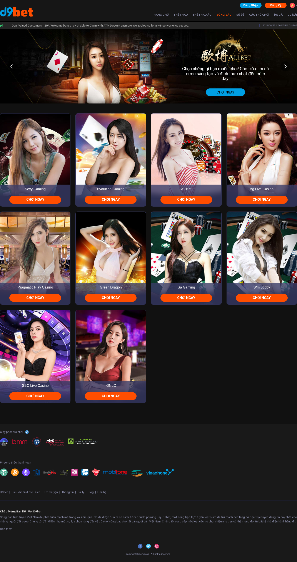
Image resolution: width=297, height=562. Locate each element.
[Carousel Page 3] (153, 98)
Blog (91, 492)
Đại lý (80, 492)
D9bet (4, 492)
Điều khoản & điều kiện (26, 492)
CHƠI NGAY (35, 199)
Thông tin (68, 492)
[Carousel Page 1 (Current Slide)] (134, 98)
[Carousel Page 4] (163, 98)
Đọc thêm (6, 528)
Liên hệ (101, 492)
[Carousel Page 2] (143, 98)
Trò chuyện (51, 492)
